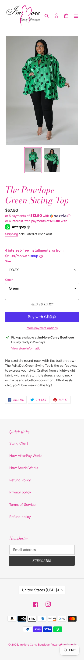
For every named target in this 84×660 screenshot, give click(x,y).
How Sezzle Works (23, 468)
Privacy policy (20, 492)
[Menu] (76, 15)
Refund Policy (20, 480)
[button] (37, 215)
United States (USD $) (40, 590)
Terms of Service (22, 505)
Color (9, 279)
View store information (26, 348)
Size (8, 261)
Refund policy (20, 517)
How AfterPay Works (25, 456)
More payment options (42, 328)
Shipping (11, 234)
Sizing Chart (18, 443)
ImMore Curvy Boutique (35, 644)
